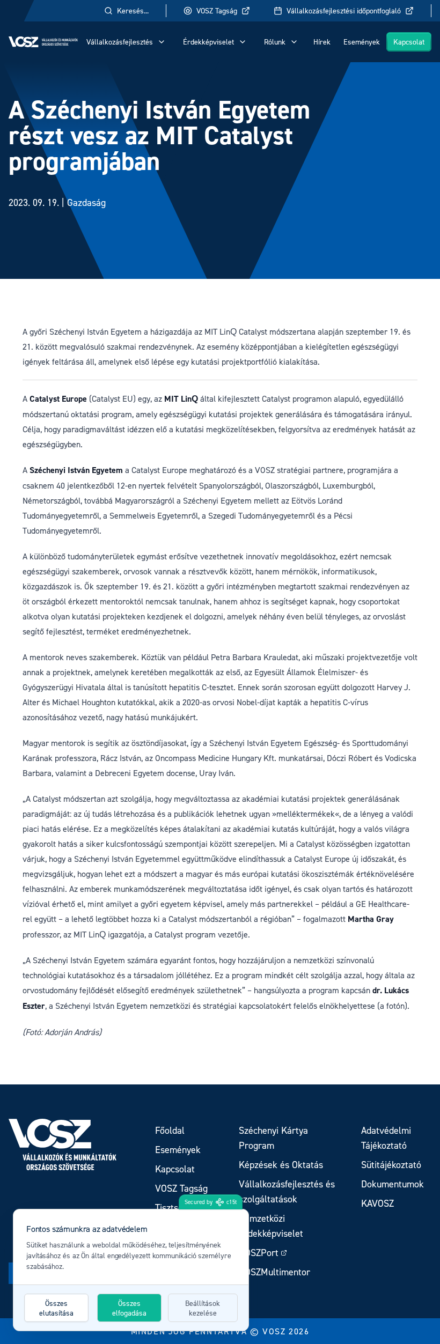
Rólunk (274, 41)
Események (361, 41)
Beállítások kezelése (202, 1307)
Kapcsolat (408, 41)
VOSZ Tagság (216, 10)
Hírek (322, 41)
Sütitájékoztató (391, 1164)
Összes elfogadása (129, 1307)
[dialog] (131, 1270)
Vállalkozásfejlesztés (119, 41)
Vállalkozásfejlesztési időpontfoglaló (344, 10)
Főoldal (170, 1130)
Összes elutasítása (56, 1307)
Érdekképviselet (208, 41)
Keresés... (133, 10)
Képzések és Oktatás (281, 1164)
